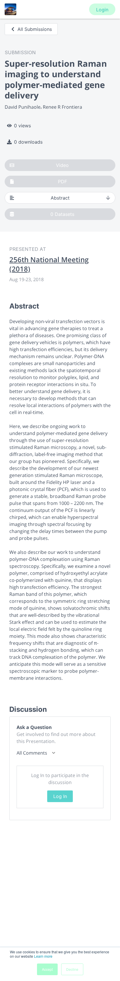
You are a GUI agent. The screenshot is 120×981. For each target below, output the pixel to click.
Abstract (60, 198)
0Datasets (62, 214)
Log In (60, 796)
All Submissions (34, 29)
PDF (62, 181)
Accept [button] (47, 969)
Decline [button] (72, 969)
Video (62, 165)
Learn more (43, 956)
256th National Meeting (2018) (49, 264)
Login (102, 10)
